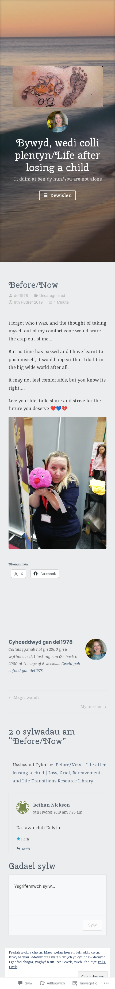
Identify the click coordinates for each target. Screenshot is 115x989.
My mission (91, 707)
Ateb (26, 848)
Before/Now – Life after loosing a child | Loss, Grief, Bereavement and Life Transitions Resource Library (59, 772)
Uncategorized (52, 295)
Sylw (92, 925)
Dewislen (60, 195)
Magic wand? (23, 698)
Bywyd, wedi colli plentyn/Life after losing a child (57, 155)
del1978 (21, 295)
